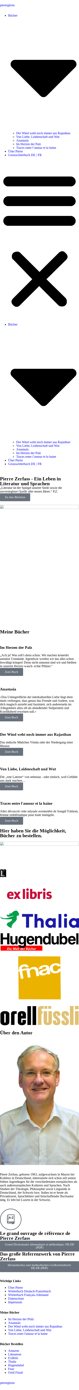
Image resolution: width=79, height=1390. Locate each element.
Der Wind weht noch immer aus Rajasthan (43, 133)
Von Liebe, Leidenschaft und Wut (37, 136)
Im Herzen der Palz (28, 144)
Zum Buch (11, 671)
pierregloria (7, 5)
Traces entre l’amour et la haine (36, 147)
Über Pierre (15, 151)
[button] (39, 239)
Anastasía (22, 140)
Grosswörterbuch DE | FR (25, 155)
